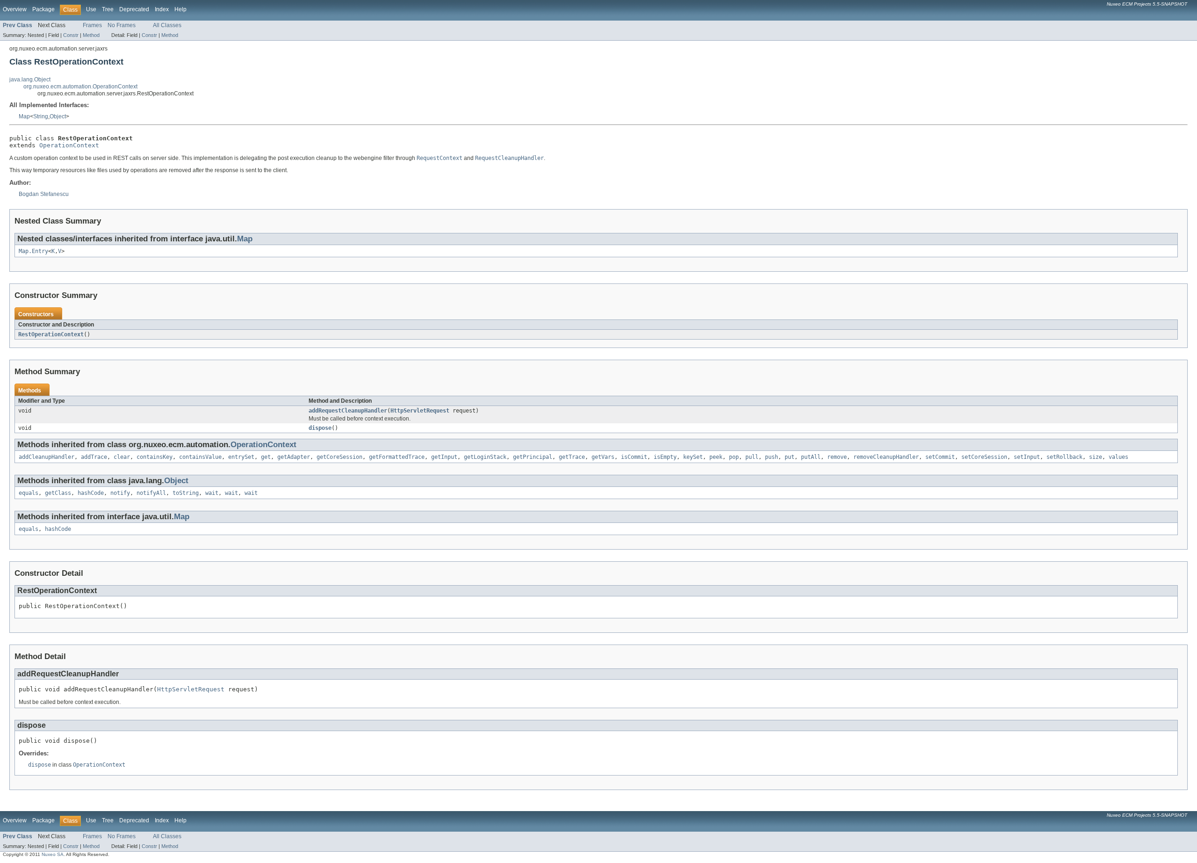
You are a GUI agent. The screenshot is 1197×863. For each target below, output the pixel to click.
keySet (693, 457)
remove (837, 457)
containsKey (155, 457)
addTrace (94, 457)
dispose (320, 428)
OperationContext (69, 145)
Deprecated (134, 9)
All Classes (167, 25)
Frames (92, 25)
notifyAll (151, 493)
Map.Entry (33, 251)
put (789, 457)
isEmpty (665, 457)
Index (162, 9)
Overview (15, 9)
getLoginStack (485, 457)
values (1118, 457)
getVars (602, 457)
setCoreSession (984, 457)
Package (43, 9)
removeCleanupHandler (886, 457)
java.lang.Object (29, 79)
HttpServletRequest (419, 410)
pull (751, 457)
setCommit (940, 457)
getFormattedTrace (397, 457)
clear (122, 457)
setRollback (1064, 457)
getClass (58, 493)
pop (734, 457)
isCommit (634, 457)
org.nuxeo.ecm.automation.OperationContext (80, 86)
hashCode (91, 493)
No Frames (122, 25)
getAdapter (293, 457)
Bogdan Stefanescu (44, 194)
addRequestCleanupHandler (348, 410)
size (1095, 457)
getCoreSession (339, 457)
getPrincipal (532, 457)
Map (24, 116)
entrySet (241, 457)
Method (91, 35)
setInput (1027, 457)
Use (91, 9)
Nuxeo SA (53, 854)
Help (180, 9)
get (266, 457)
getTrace (572, 457)
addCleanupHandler (46, 457)
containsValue (200, 457)
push (771, 457)
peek (715, 457)
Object (58, 116)
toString (186, 493)
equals (28, 493)
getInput (444, 457)
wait (211, 493)
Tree (108, 9)
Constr (71, 35)
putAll (811, 457)
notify (120, 493)
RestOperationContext (51, 334)
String (40, 116)
